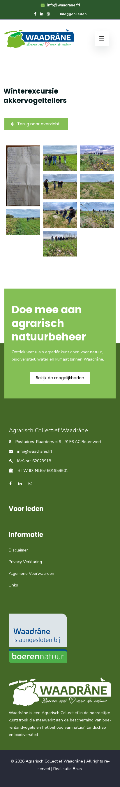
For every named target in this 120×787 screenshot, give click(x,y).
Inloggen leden (73, 14)
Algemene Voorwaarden (31, 573)
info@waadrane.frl (63, 5)
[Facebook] (35, 14)
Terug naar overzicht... (39, 124)
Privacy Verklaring (25, 562)
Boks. (78, 769)
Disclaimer (18, 550)
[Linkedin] (42, 14)
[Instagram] (48, 14)
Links (13, 585)
